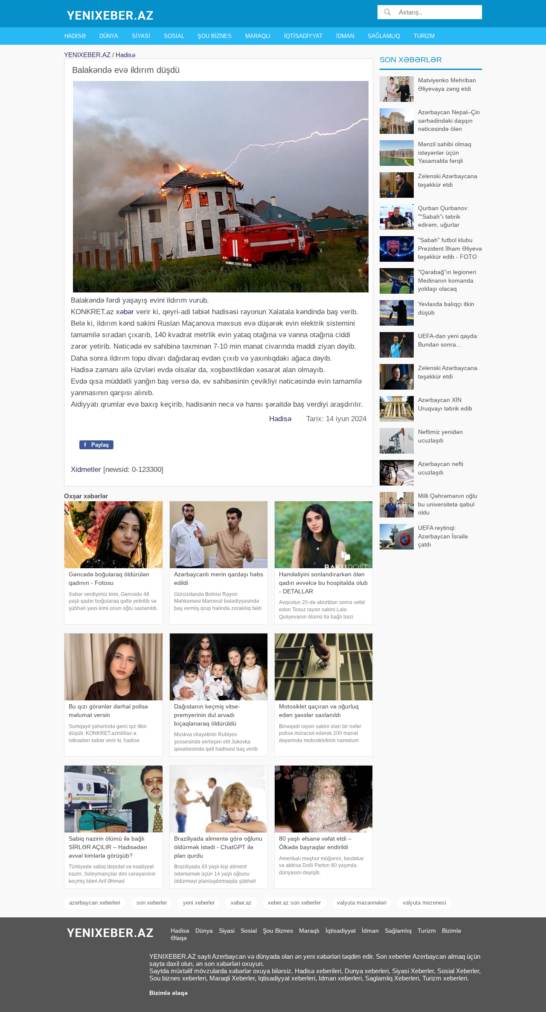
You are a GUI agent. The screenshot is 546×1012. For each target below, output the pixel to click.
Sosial (174, 36)
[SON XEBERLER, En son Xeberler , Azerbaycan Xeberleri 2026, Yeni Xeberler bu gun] (111, 14)
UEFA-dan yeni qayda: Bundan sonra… (448, 340)
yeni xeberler (199, 902)
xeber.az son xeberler (294, 902)
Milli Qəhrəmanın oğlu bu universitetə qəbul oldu (447, 504)
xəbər (125, 312)
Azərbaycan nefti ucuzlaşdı (440, 468)
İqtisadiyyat (303, 36)
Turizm (424, 36)
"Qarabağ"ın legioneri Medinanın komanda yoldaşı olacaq (447, 280)
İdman (345, 36)
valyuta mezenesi (424, 902)
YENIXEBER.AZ (87, 54)
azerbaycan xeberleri (94, 902)
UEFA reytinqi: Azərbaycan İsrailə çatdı (443, 536)
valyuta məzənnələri (361, 902)
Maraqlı (257, 36)
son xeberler (151, 902)
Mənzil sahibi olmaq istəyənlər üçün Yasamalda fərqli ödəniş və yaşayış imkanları (425, 153)
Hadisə (75, 36)
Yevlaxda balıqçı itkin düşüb (446, 308)
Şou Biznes (214, 36)
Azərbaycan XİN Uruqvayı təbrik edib (445, 404)
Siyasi (141, 36)
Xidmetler (86, 470)
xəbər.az (241, 902)
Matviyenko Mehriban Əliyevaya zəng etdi (447, 84)
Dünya (108, 36)
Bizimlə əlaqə (168, 992)
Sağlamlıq (384, 36)
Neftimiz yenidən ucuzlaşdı (440, 436)
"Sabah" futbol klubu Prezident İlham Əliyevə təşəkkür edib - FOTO (450, 248)
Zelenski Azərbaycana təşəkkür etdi (447, 180)
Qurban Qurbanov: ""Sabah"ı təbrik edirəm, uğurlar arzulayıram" (443, 217)
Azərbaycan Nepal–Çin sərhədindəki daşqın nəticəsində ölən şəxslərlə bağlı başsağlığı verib (430, 121)
